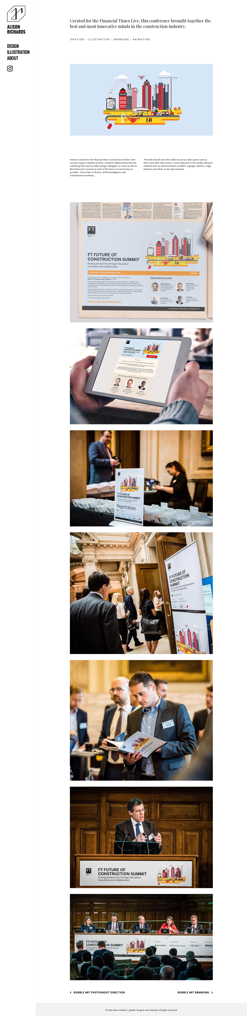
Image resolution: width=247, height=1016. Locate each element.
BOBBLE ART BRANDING (193, 992)
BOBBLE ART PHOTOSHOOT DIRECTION (99, 992)
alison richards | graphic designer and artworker (135, 1010)
